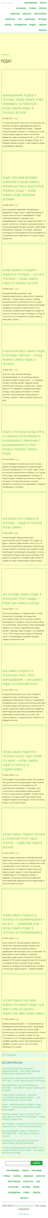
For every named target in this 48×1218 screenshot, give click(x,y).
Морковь (30, 19)
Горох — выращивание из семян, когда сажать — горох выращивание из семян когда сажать (22, 1107)
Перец (8, 24)
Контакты (24, 1214)
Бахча (43, 2)
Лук (20, 19)
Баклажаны (30, 2)
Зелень (43, 8)
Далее (12, 1055)
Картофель (40, 13)
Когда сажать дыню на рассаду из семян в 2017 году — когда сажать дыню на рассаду (23, 1079)
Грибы (32, 8)
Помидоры (20, 24)
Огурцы (42, 19)
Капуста (27, 13)
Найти (36, 1163)
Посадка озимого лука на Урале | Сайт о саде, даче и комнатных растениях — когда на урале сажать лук (23, 1116)
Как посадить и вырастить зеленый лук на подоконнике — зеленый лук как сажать (23, 1125)
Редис (32, 24)
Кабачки (15, 13)
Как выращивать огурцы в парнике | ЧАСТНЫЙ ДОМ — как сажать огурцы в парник (20, 1133)
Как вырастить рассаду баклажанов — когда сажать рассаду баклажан (21, 1141)
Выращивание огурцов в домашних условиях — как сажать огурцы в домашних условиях (23, 1088)
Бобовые (21, 8)
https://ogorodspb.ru (25, 1205)
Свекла (43, 24)
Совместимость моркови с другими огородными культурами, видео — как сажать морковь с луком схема (21, 1097)
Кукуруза (10, 19)
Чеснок (42, 30)
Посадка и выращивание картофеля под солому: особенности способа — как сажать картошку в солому (23, 1150)
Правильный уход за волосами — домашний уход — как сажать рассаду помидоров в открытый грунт (21, 1071)
